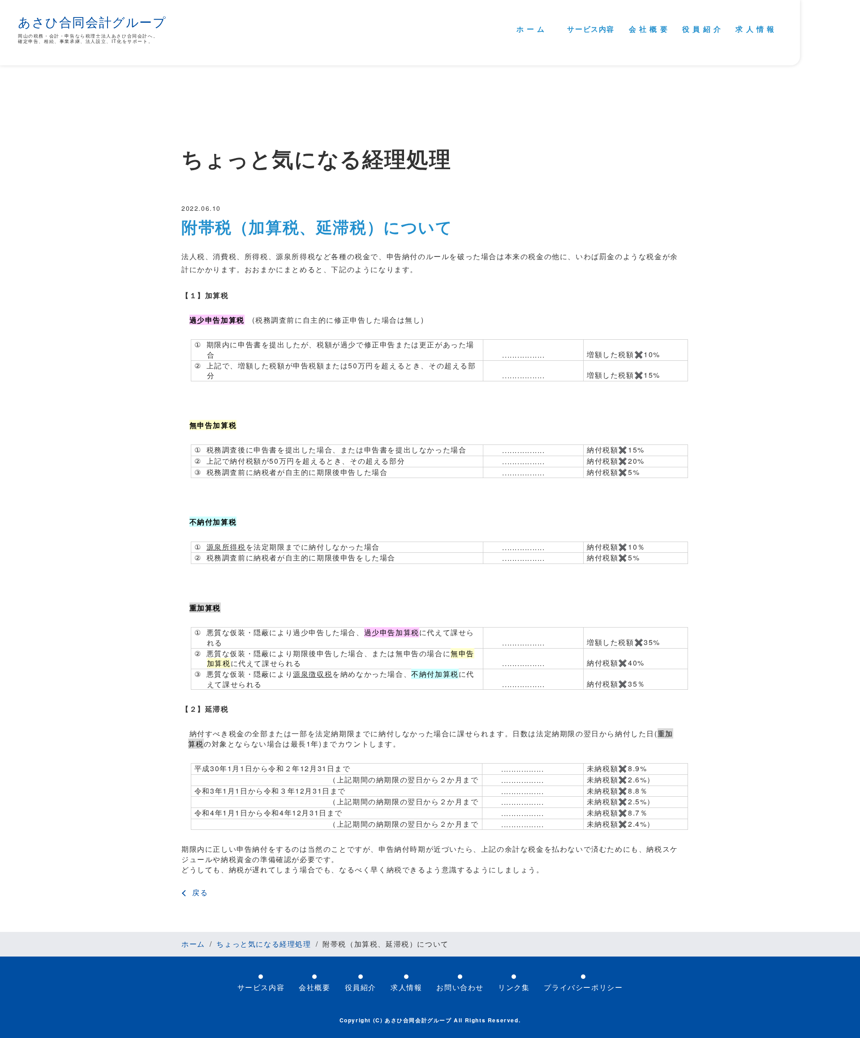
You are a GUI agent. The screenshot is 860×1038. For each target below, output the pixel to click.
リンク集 (513, 987)
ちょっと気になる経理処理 (263, 944)
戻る (200, 892)
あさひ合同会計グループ (92, 21)
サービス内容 (591, 29)
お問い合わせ (460, 987)
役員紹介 (360, 987)
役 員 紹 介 (701, 29)
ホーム (193, 944)
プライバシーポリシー (583, 987)
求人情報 (406, 987)
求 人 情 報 (754, 29)
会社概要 (314, 987)
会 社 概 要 (648, 29)
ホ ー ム (530, 29)
